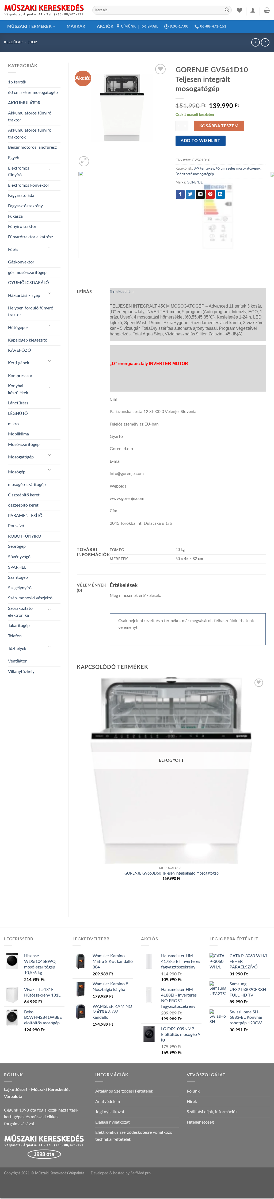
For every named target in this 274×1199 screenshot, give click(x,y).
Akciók (105, 26)
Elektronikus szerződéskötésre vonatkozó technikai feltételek (133, 1135)
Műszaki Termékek (29, 26)
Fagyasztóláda (21, 195)
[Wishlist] (239, 10)
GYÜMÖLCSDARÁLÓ (28, 283)
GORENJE (195, 182)
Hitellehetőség (200, 1122)
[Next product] (255, 42)
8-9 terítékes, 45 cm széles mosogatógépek (227, 168)
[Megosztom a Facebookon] (180, 194)
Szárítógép (18, 577)
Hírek (192, 1102)
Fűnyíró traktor (22, 226)
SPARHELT (18, 567)
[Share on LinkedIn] (220, 194)
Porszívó (16, 526)
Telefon (15, 636)
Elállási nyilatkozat (112, 1122)
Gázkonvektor (21, 262)
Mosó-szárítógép (24, 444)
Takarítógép (19, 625)
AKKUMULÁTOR (24, 103)
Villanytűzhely (21, 671)
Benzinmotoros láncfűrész (32, 147)
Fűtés (13, 249)
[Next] (97, 158)
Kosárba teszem (219, 126)
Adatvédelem (107, 1102)
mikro (13, 424)
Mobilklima (18, 434)
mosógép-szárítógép (27, 484)
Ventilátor (17, 661)
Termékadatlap (122, 292)
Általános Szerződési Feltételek (124, 1091)
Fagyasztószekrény (25, 206)
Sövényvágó (19, 557)
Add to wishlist (200, 141)
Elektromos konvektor (28, 185)
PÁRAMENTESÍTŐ (25, 516)
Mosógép (16, 472)
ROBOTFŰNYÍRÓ (24, 536)
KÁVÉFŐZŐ (19, 350)
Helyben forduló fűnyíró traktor (30, 311)
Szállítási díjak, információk (212, 1112)
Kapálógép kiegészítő (27, 340)
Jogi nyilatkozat (109, 1112)
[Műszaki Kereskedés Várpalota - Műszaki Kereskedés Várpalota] (44, 10)
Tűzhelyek (17, 648)
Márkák (76, 26)
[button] (253, 10)
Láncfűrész (18, 403)
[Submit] (226, 10)
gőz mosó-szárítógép (27, 272)
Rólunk (193, 1091)
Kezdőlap (13, 42)
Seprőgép (17, 546)
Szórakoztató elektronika (20, 612)
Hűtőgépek (18, 327)
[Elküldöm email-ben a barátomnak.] (200, 194)
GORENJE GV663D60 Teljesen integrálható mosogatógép (171, 873)
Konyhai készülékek (18, 389)
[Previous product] (265, 42)
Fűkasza (15, 216)
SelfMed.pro (141, 1173)
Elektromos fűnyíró (18, 171)
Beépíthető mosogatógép (195, 174)
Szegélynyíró (20, 588)
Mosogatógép (21, 457)
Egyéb (13, 158)
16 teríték (17, 82)
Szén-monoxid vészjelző (30, 598)
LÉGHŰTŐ (18, 413)
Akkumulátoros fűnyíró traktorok (29, 133)
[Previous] (79, 263)
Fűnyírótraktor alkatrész (30, 237)
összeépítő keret (23, 505)
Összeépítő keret (24, 495)
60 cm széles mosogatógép (33, 92)
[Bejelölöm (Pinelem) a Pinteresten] (210, 194)
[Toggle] (49, 169)
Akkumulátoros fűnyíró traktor (29, 116)
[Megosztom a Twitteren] (190, 194)
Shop (32, 42)
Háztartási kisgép (24, 295)
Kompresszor (20, 376)
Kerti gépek (18, 363)
